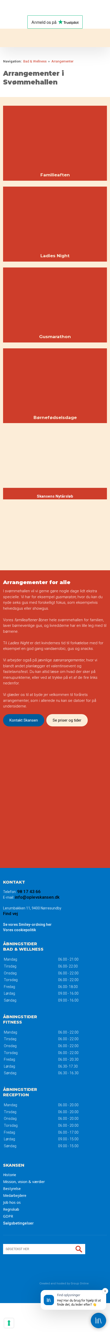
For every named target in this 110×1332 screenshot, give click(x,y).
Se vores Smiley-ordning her (27, 924)
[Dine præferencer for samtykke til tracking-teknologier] (9, 1323)
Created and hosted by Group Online (64, 1283)
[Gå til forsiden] (55, 37)
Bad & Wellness (35, 61)
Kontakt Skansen (23, 720)
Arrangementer (62, 61)
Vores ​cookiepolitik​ (19, 930)
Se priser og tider (67, 720)
